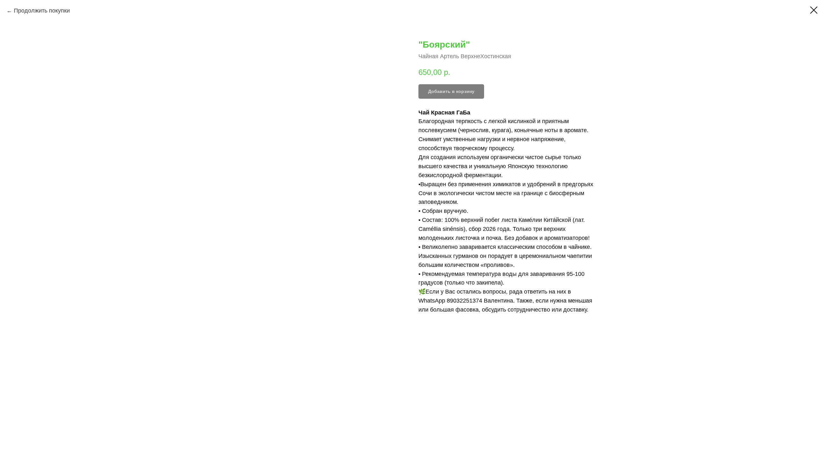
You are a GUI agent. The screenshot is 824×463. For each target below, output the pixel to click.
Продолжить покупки (42, 10)
